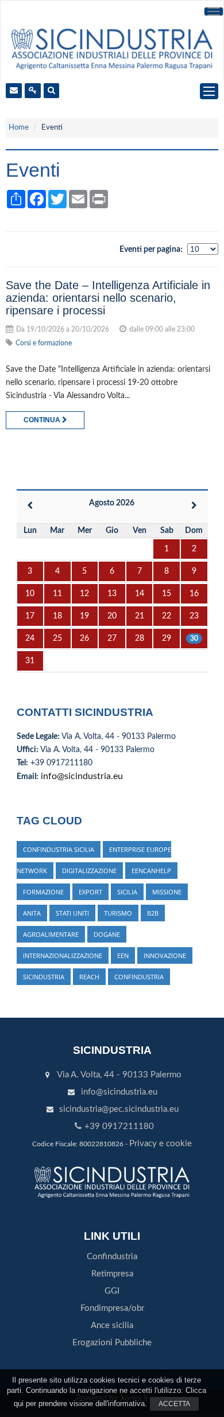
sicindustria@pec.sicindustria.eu (119, 1109)
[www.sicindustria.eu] (112, 48)
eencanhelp (151, 870)
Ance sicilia (112, 1325)
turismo (118, 913)
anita (32, 913)
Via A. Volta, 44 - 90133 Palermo (119, 1074)
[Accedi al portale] (33, 90)
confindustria (139, 976)
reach (89, 976)
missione (166, 891)
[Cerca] (51, 90)
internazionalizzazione (62, 955)
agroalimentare (51, 934)
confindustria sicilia (58, 849)
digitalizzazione (89, 870)
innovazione (165, 955)
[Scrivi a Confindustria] (14, 90)
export (90, 891)
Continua (43, 420)
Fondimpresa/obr (112, 1308)
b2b (153, 913)
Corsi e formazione (44, 343)
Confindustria (112, 1256)
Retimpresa (112, 1274)
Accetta (174, 1404)
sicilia (127, 891)
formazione (43, 891)
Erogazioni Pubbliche (112, 1342)
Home (19, 127)
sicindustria (43, 976)
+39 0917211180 (119, 1126)
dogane (107, 934)
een (123, 955)
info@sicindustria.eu (82, 776)
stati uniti (72, 913)
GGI (112, 1291)
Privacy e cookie (160, 1143)
